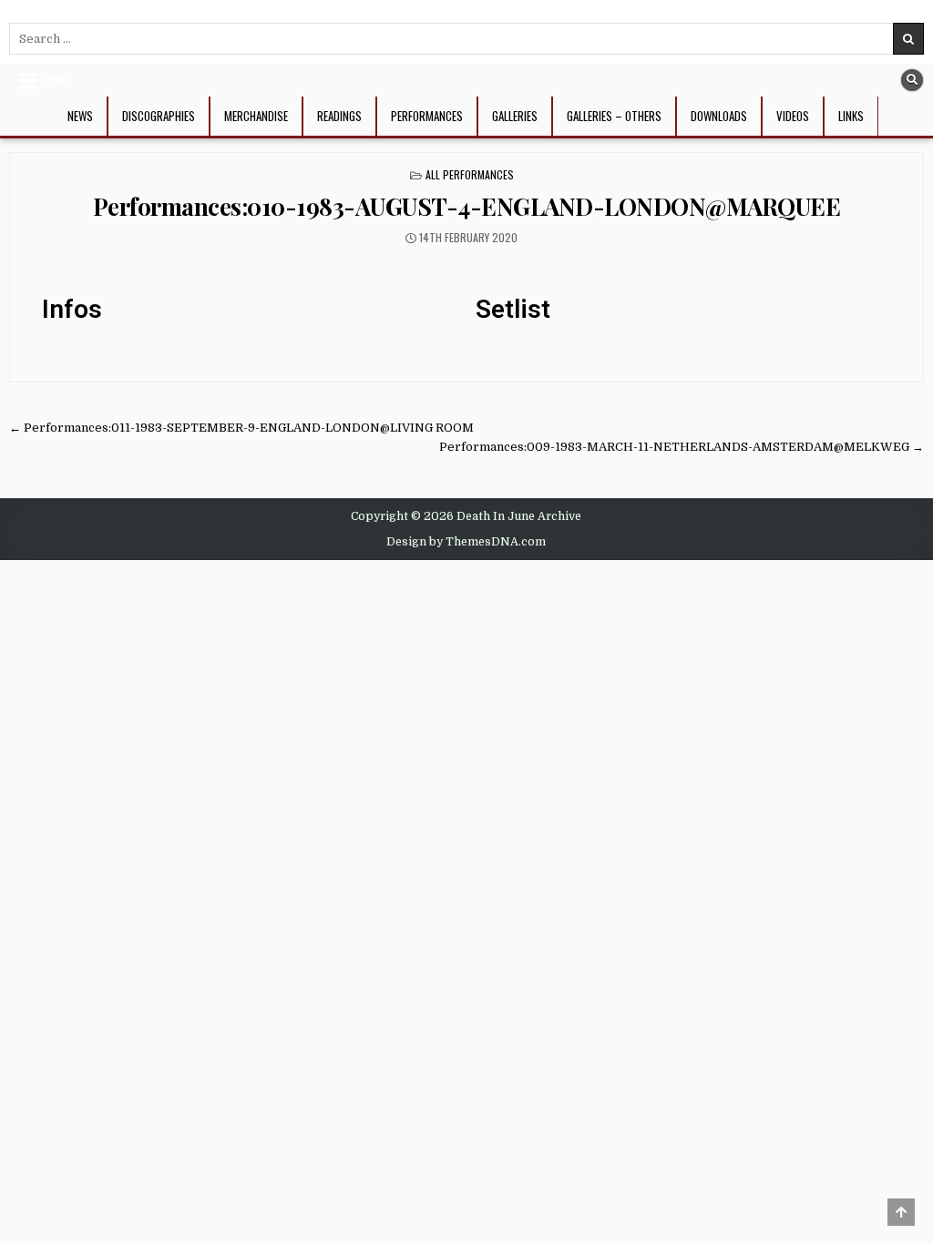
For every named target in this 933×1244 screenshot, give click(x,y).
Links (851, 116)
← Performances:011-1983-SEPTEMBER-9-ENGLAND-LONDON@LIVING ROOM (241, 427)
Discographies (158, 116)
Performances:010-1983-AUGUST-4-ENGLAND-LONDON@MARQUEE (467, 206)
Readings (339, 116)
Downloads (719, 116)
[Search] (912, 80)
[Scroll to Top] (901, 1212)
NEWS (80, 116)
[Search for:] (466, 39)
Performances (427, 116)
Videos (792, 116)
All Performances (469, 174)
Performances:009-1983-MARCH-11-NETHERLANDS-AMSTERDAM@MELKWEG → (681, 447)
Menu (55, 80)
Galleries (515, 116)
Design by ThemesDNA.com (466, 541)
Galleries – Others (614, 116)
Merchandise (256, 116)
